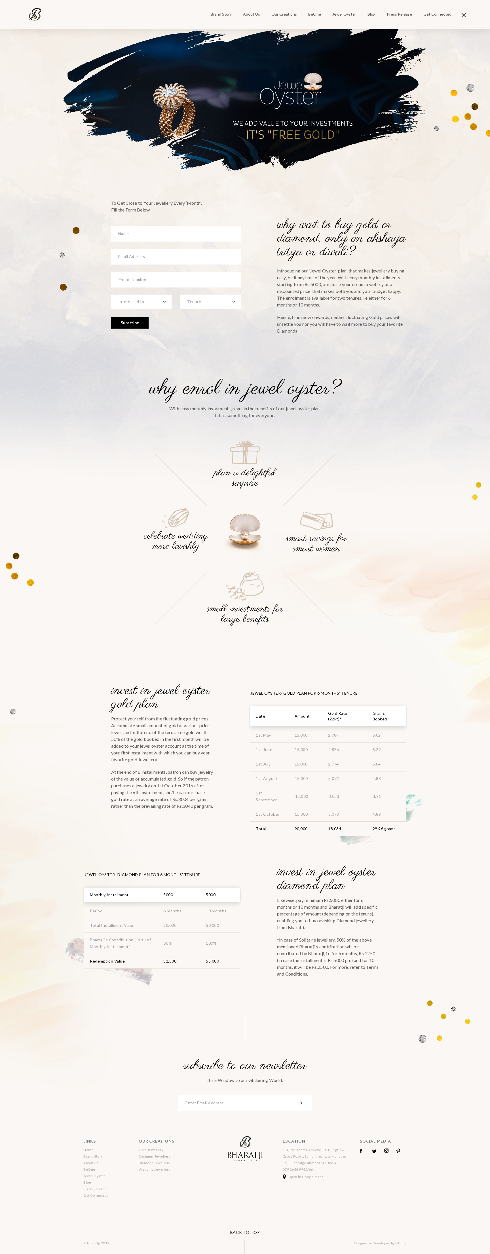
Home (88, 1150)
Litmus (401, 1243)
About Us (251, 14)
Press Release (399, 14)
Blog (371, 14)
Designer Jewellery (154, 1156)
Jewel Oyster (344, 14)
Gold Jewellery (151, 1150)
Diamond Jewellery (154, 1163)
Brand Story (221, 14)
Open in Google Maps (306, 1177)
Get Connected (437, 14)
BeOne (314, 14)
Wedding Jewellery (154, 1169)
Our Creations (284, 14)
